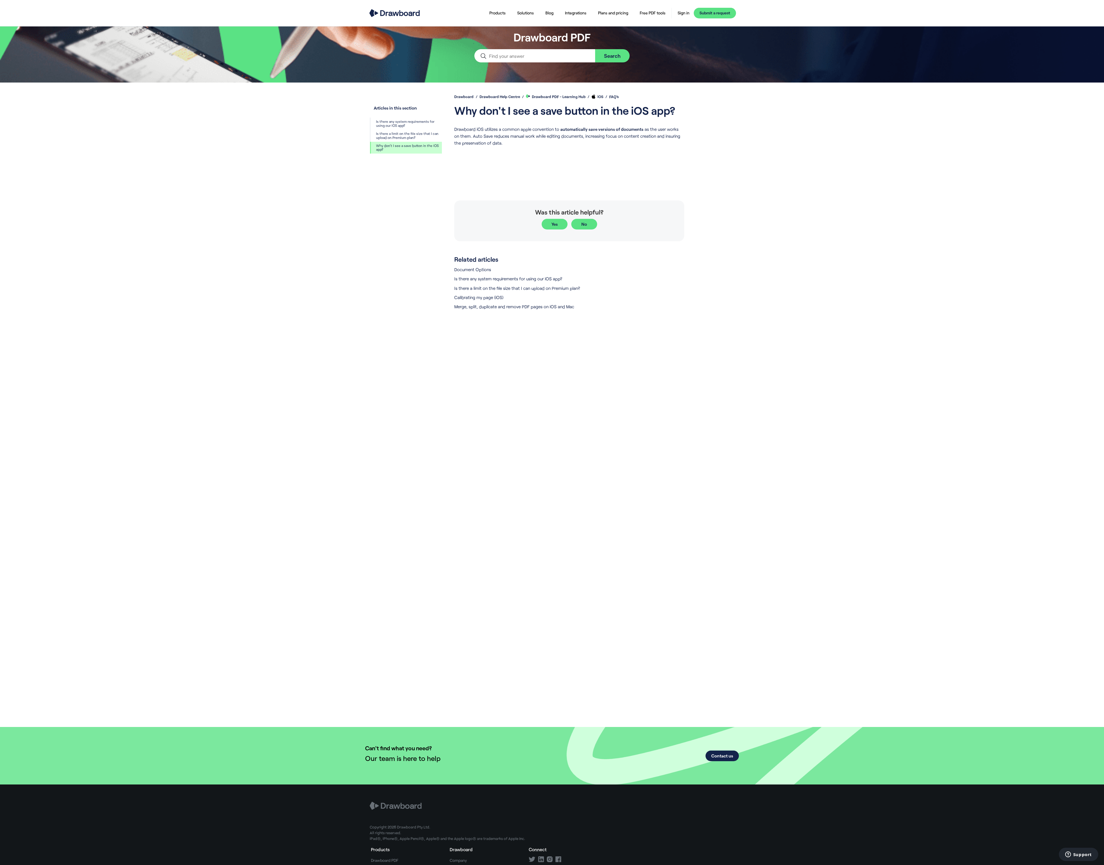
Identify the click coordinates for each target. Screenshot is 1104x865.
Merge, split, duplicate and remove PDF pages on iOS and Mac (514, 306)
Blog (549, 12)
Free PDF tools (653, 12)
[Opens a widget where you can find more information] (1078, 855)
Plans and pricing (613, 12)
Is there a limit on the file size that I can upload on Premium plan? (407, 135)
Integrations (575, 12)
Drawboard (464, 96)
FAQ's (614, 96)
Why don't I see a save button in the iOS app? (407, 147)
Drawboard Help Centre (500, 96)
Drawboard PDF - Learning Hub (559, 96)
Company (458, 860)
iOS (600, 96)
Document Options (472, 269)
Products (497, 12)
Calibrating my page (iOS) (478, 297)
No (584, 224)
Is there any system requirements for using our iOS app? (405, 123)
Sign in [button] (683, 13)
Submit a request (714, 12)
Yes (554, 224)
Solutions (525, 12)
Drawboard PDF (384, 860)
